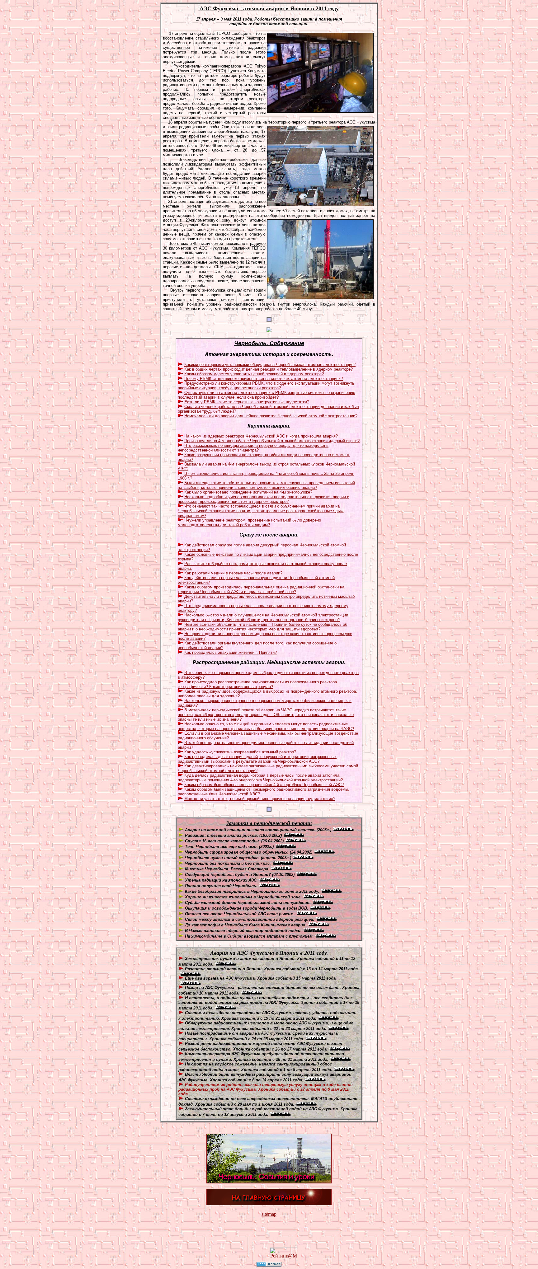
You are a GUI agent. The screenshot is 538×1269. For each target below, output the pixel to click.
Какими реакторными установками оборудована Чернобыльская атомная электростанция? (270, 364)
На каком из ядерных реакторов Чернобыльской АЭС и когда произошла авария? (261, 436)
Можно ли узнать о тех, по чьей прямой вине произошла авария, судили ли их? (259, 798)
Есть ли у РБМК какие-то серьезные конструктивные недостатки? (246, 402)
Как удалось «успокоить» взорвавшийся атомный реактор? (240, 752)
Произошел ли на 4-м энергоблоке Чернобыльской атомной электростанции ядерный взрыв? (272, 440)
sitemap (269, 1214)
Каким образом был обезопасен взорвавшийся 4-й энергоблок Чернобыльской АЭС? (264, 784)
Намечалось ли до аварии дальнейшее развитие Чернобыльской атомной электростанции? (270, 416)
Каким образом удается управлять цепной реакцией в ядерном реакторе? (254, 374)
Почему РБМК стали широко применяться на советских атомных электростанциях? (263, 378)
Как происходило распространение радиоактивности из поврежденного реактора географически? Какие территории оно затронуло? (257, 684)
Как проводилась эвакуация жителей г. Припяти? (230, 652)
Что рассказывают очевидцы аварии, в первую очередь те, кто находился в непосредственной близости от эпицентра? (253, 447)
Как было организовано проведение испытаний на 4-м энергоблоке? (248, 492)
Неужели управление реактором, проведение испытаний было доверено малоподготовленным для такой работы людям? (249, 522)
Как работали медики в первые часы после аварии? (233, 573)
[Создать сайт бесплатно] (269, 1264)
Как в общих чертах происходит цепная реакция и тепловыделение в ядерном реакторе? (268, 369)
